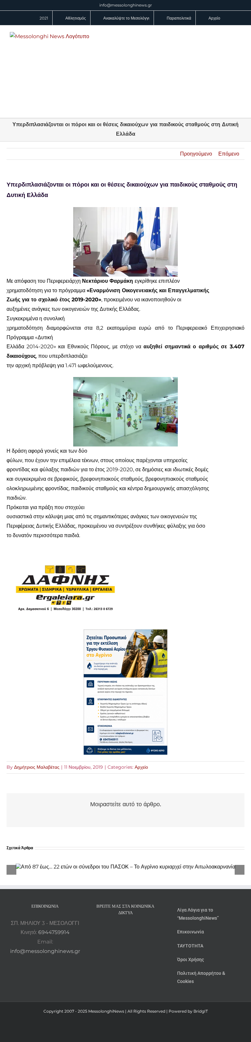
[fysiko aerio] (125, 634)
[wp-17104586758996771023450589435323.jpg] (65, 551)
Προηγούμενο (196, 154)
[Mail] (143, 929)
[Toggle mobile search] (226, 35)
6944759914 (54, 932)
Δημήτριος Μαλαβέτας (36, 767)
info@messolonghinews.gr (125, 5)
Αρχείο (141, 767)
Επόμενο (228, 154)
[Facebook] (117, 929)
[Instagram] (125, 929)
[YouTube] (108, 929)
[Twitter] (134, 929)
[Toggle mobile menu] (238, 35)
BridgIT (200, 1011)
